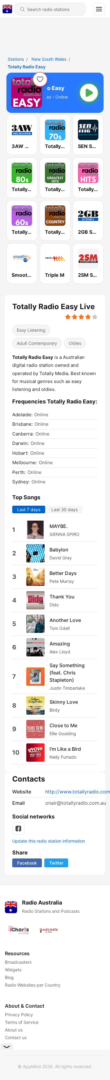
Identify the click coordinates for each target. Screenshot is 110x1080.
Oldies (75, 343)
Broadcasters (18, 962)
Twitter (56, 862)
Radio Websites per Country (33, 985)
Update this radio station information (48, 840)
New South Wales (48, 59)
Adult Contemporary (37, 343)
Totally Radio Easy (27, 66)
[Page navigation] (99, 9)
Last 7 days (28, 509)
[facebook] (18, 828)
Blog (9, 977)
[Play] (89, 93)
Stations (16, 59)
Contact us (16, 1037)
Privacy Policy (19, 1014)
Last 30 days (64, 509)
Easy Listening (31, 330)
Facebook (27, 862)
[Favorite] (40, 79)
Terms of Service (21, 1022)
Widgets (13, 969)
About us (14, 1029)
